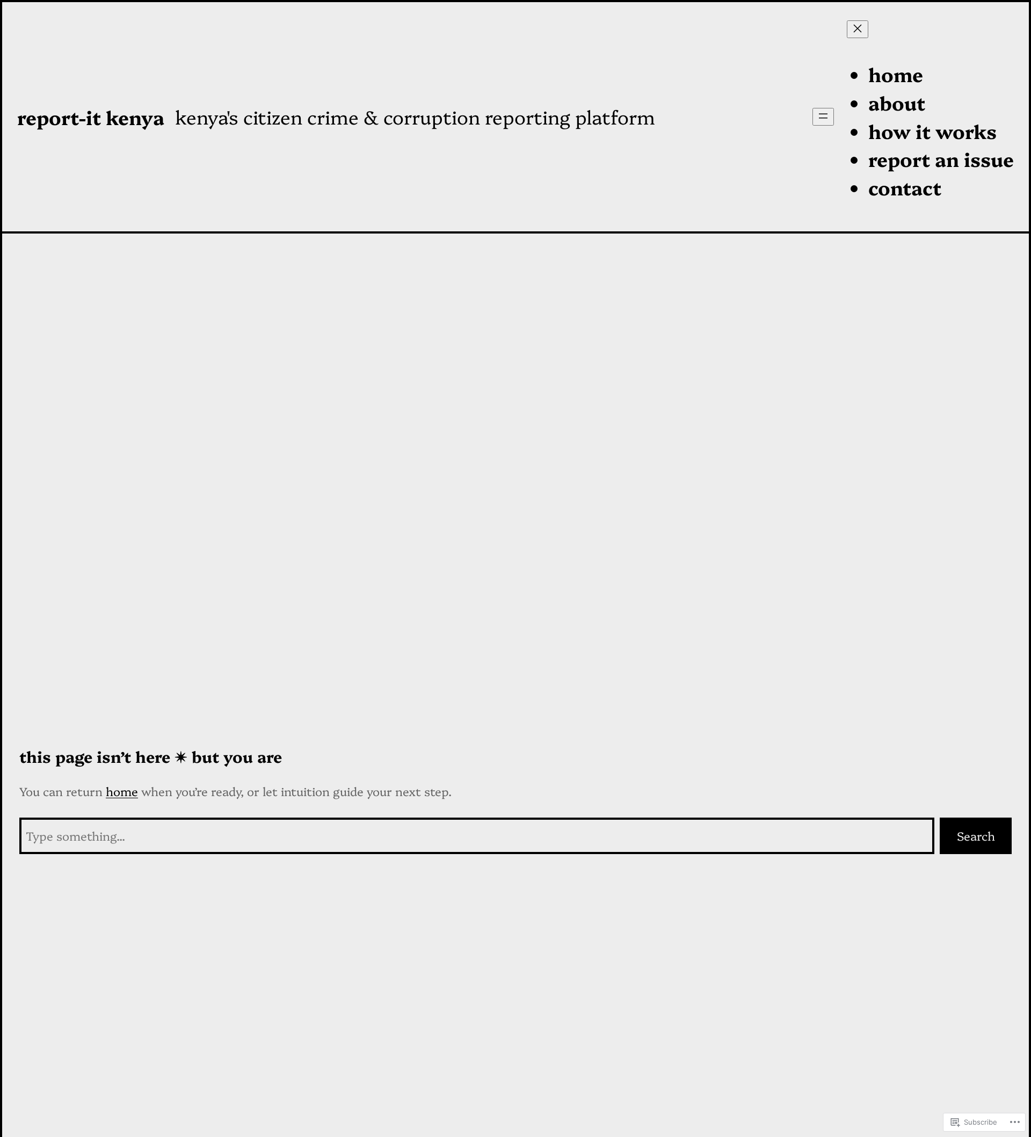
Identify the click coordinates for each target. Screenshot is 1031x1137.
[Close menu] (857, 29)
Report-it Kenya (90, 117)
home (122, 791)
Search (976, 835)
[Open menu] (823, 117)
